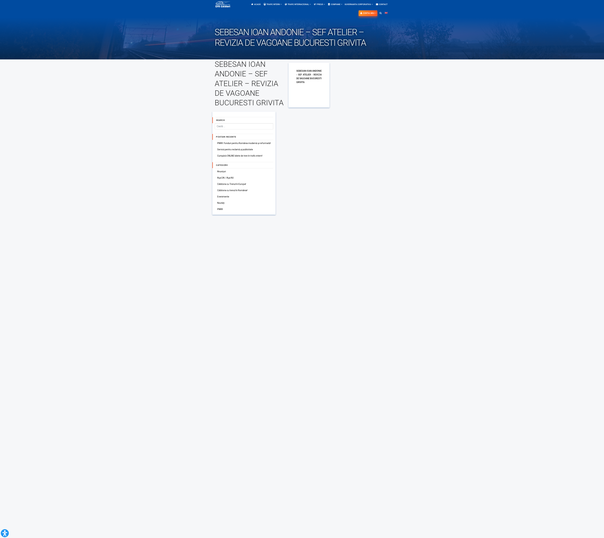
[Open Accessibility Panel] (5, 533)
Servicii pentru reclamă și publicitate (235, 149)
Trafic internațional (298, 4)
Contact (383, 4)
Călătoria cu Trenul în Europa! (231, 184)
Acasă (257, 4)
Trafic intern (273, 4)
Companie (336, 4)
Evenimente (223, 196)
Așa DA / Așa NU (225, 178)
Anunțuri (221, 171)
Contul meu (369, 13)
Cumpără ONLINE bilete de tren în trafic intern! (239, 156)
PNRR (220, 209)
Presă (320, 4)
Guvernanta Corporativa (358, 4)
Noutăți (220, 203)
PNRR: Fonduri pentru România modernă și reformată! (244, 143)
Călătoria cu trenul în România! (232, 190)
